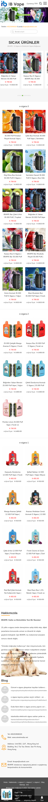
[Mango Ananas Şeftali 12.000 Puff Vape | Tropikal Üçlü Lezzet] (12, 497)
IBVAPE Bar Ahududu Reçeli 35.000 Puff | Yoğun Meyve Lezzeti (36, 78)
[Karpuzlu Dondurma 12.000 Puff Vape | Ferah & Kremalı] (12, 458)
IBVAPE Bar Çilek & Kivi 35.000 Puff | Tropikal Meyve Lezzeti (13, 217)
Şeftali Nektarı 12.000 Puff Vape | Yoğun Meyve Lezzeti (35, 475)
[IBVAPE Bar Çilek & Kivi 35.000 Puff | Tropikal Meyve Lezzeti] (12, 200)
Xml (27, 785)
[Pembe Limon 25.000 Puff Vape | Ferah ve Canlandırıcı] (12, 407)
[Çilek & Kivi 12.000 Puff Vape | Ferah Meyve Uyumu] (12, 536)
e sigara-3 (21, 782)
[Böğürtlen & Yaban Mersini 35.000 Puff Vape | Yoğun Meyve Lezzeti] (35, 200)
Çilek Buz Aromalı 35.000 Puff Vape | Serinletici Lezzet (35, 138)
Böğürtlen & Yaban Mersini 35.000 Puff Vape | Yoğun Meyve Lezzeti (35, 217)
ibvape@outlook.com (30, 27)
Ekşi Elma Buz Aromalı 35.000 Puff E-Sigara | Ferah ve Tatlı (12, 178)
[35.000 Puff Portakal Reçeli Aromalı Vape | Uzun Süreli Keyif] (12, 121)
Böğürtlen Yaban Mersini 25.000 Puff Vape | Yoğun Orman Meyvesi (13, 385)
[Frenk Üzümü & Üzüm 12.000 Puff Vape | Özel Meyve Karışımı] (35, 536)
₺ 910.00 (17, 481)
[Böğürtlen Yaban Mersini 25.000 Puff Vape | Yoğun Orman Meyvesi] (12, 368)
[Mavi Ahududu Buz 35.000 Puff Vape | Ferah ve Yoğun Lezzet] (35, 279)
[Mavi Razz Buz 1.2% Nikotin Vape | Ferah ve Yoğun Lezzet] (35, 575)
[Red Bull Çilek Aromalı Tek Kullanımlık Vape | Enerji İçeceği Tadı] (12, 575)
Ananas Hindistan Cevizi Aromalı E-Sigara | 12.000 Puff (35, 514)
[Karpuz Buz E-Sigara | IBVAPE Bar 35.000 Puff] (12, 63)
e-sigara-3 (24, 106)
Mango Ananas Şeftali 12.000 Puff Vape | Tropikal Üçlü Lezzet (12, 514)
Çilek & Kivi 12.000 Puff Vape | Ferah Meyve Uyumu (13, 553)
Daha (4, 671)
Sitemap (22, 785)
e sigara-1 (36, 782)
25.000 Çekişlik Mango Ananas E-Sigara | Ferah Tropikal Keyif (12, 346)
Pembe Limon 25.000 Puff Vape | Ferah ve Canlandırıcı (12, 425)
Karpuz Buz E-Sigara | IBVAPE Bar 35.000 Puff (12, 78)
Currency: (32, 4)
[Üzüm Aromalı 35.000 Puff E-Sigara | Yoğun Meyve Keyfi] (12, 279)
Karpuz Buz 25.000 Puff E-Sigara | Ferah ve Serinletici (35, 346)
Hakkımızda (13, 782)
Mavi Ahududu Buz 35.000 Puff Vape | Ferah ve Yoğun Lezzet (35, 296)
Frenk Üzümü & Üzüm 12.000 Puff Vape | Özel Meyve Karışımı (35, 553)
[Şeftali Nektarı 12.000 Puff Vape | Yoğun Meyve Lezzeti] (35, 458)
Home (6, 782)
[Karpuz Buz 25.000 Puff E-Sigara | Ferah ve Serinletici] (35, 329)
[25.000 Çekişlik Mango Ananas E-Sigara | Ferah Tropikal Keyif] (12, 329)
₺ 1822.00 (17, 85)
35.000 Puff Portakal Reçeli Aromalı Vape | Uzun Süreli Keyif (12, 138)
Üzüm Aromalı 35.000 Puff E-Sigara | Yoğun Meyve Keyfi (12, 296)
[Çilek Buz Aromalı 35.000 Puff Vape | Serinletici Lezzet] (35, 121)
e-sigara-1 (24, 443)
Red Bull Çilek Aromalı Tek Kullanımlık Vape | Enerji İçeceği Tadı (12, 593)
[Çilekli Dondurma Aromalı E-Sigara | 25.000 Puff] (35, 368)
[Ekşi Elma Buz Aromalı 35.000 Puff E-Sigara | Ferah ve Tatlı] (12, 161)
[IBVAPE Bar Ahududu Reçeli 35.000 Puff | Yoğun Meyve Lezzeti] (36, 63)
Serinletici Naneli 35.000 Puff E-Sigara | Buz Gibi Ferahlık (35, 178)
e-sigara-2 (24, 314)
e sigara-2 (29, 782)
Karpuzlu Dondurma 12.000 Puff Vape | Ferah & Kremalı (12, 475)
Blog (42, 782)
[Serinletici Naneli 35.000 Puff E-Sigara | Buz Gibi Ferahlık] (35, 161)
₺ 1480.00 (18, 353)
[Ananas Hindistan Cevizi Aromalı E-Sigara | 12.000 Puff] (35, 497)
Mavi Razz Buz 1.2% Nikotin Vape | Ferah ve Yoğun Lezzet (35, 593)
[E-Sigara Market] (12, 5)
